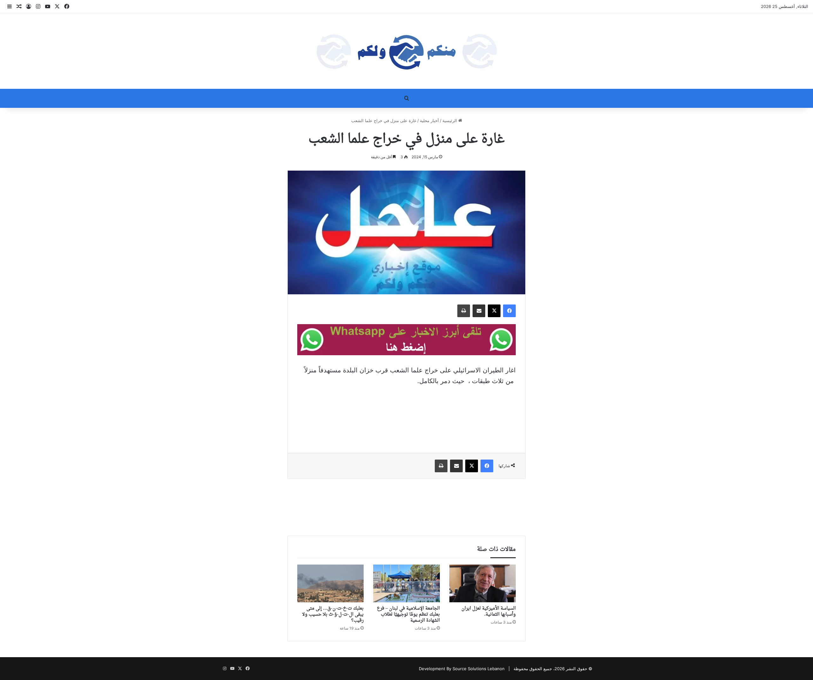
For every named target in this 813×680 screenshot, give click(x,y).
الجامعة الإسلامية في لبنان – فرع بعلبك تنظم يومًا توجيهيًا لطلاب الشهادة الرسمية (408, 614)
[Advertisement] (406, 415)
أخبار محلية (429, 120)
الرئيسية (450, 120)
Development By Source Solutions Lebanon (462, 668)
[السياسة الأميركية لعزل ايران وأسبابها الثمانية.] (482, 583)
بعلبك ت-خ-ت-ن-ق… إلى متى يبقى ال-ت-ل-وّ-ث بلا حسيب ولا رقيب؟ (333, 614)
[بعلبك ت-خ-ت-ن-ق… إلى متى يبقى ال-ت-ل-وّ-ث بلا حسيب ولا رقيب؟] (330, 583)
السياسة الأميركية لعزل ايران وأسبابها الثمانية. (488, 611)
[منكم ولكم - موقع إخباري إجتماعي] (406, 51)
